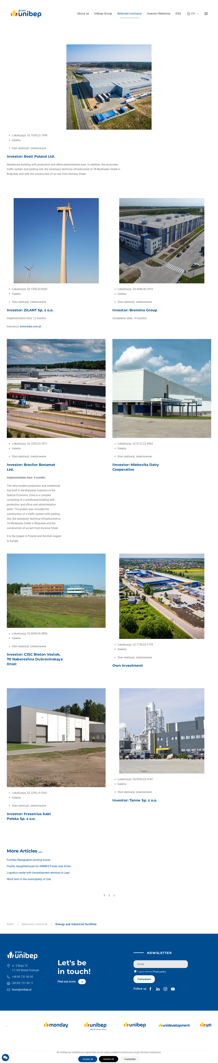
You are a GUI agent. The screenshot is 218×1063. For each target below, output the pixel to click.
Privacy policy (159, 971)
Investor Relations (158, 13)
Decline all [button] (108, 1059)
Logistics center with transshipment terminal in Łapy (38, 872)
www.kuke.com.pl (30, 326)
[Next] (114, 896)
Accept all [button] (88, 1059)
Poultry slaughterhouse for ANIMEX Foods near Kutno (39, 866)
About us (83, 13)
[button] (192, 13)
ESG (178, 13)
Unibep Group (103, 13)
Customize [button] (130, 1059)
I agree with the (151, 971)
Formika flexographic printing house (28, 860)
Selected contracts (129, 13)
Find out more (67, 981)
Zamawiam (144, 979)
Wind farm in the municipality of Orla (29, 879)
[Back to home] (25, 13)
